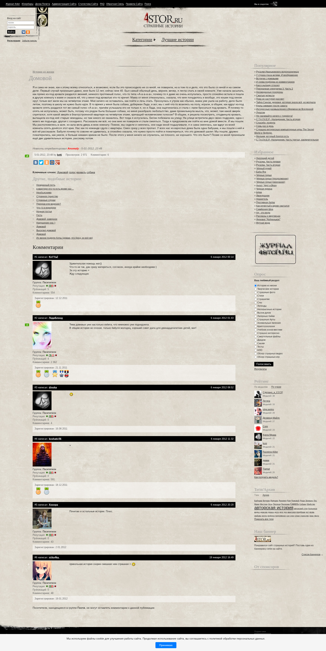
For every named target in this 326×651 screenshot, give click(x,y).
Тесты (260, 346)
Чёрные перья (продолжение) (272, 178)
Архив (266, 495)
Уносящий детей (265, 158)
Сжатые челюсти (265, 95)
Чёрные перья (264, 175)
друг (281, 512)
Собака (302, 504)
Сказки (261, 343)
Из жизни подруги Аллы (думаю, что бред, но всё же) (64, 238)
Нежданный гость (45, 185)
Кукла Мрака (269, 435)
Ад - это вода (263, 212)
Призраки (285, 504)
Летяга (266, 401)
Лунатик (260, 112)
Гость (39, 215)
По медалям (261, 387)
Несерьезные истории (269, 309)
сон (288, 516)
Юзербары (27, 4)
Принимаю (166, 645)
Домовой (62, 172)
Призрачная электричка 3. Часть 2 (274, 88)
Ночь (270, 504)
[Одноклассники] (46, 162)
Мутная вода (263, 223)
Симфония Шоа (264, 209)
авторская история (273, 507)
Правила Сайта (134, 4)
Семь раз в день (265, 126)
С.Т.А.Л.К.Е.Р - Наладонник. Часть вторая (278, 119)
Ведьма (266, 501)
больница (312, 508)
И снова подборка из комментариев (275, 82)
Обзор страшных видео (270, 353)
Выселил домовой (46, 230)
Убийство (311, 504)
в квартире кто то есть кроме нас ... (55, 189)
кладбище (300, 512)
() (51, 285)
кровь (311, 512)
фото (316, 516)
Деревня (282, 501)
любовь (257, 516)
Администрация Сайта (64, 4)
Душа (302, 501)
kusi (265, 443)
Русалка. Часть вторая (268, 165)
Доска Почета (42, 4)
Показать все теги (264, 519)
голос (72, 172)
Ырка (259, 192)
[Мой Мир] (52, 162)
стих (292, 516)
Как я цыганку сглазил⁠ (268, 85)
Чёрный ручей (263, 168)
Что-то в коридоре (46, 207)
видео (257, 512)
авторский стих (301, 508)
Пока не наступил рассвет (270, 99)
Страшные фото (266, 292)
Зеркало (309, 501)
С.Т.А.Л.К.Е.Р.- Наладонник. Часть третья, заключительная (287, 139)
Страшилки (263, 299)
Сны (259, 302)
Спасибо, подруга (265, 122)
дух (285, 512)
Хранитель (262, 199)
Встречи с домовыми (267, 78)
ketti (59, 154)
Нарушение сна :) (45, 223)
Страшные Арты (266, 319)
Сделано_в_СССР (273, 392)
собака (91, 172)
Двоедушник (262, 195)
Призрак (277, 504)
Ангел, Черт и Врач (266, 185)
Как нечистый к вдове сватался (272, 206)
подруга (271, 516)
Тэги (256, 495)
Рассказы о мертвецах (268, 216)
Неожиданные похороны (269, 92)
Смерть (294, 504)
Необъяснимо (44, 192)
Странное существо (47, 196)
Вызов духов (264, 312)
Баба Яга (261, 172)
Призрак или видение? (48, 204)
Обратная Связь (115, 4)
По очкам (276, 387)
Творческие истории (268, 289)
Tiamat (266, 469)
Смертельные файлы (269, 336)
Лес (315, 501)
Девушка (274, 501)
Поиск (148, 4)
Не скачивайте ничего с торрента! (274, 116)
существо (304, 516)
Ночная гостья (44, 211)
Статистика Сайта (88, 4)
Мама (256, 504)
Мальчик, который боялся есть (272, 136)
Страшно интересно (268, 333)
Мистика (264, 504)
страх (297, 516)
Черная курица (264, 189)
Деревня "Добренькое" (268, 219)
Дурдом (261, 340)
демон (271, 512)
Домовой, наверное (46, 219)
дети (276, 512)
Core (265, 426)
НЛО (259, 350)
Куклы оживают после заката (271, 105)
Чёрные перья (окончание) (270, 182)
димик (266, 460)
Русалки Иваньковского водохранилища (277, 71)
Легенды (262, 306)
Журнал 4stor (13, 4)
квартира (292, 512)
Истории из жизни (43, 71)
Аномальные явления (269, 323)
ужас (311, 516)
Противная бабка (265, 202)
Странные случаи (45, 200)
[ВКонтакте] (35, 162)
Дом (289, 501)
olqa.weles (268, 409)
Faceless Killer (270, 452)
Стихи (260, 295)
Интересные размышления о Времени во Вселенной (284, 109)
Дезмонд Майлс (271, 418)
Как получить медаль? (266, 477)
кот (307, 512)
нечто (264, 516)
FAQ (102, 4)
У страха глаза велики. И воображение (277, 75)
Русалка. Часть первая (268, 161)
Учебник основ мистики (269, 329)
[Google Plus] (57, 162)
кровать (81, 172)
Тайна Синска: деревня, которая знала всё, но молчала (286, 102)
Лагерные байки (266, 316)
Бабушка (258, 501)
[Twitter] (41, 162)
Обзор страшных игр (268, 357)
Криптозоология (266, 326)
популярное (280, 516)
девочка (264, 512)
